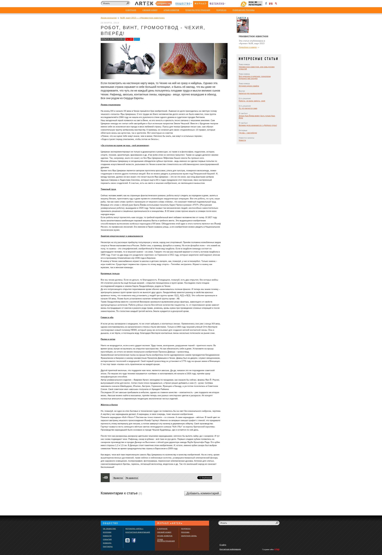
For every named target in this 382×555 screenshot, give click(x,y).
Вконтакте (127, 540)
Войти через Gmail (270, 3)
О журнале (162, 528)
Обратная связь (189, 536)
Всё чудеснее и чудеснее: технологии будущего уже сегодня (255, 77)
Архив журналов (109, 18)
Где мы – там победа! (248, 133)
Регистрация (255, 5)
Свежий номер (164, 532)
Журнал (200, 4)
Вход (255, 2)
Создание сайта (268, 549)
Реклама (185, 532)
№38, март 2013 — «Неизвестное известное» (142, 18)
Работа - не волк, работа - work (252, 101)
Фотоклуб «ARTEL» (134, 528)
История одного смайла (249, 86)
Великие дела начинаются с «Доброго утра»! (258, 125)
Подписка (186, 528)
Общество (183, 4)
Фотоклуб (217, 4)
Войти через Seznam (276, 3)
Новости (242, 140)
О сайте (223, 545)
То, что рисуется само (248, 108)
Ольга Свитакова (112, 39)
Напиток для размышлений (250, 93)
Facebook (266, 3)
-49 (131, 39)
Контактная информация (137, 532)
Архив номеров (164, 536)
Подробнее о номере (248, 47)
